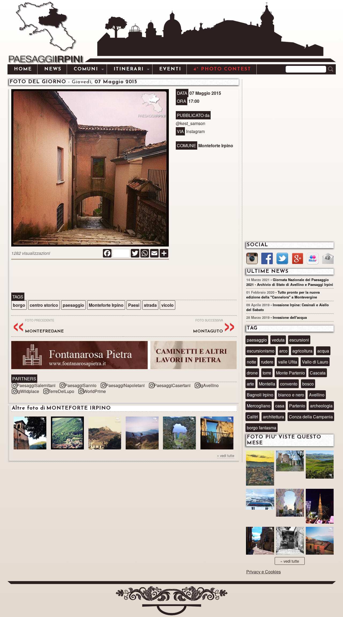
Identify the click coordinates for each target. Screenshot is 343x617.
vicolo (167, 305)
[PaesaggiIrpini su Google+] (297, 259)
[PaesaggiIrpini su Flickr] (312, 259)
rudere (267, 362)
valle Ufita (287, 362)
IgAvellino (209, 385)
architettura (273, 417)
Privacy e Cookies (263, 572)
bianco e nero (291, 395)
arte (250, 384)
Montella (267, 384)
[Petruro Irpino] (320, 541)
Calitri (252, 417)
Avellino (317, 395)
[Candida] (260, 541)
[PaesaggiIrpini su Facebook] (267, 259)
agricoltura (302, 351)
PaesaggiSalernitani (36, 385)
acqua (323, 351)
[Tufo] (290, 541)
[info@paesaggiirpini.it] (328, 259)
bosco (308, 384)
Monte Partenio (290, 373)
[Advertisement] (123, 276)
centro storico (44, 305)
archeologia (321, 406)
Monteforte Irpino (106, 305)
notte (251, 362)
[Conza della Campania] (320, 465)
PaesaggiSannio (80, 385)
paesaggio (73, 305)
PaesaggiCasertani (172, 385)
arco (283, 351)
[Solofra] (290, 503)
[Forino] (290, 464)
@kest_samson (190, 123)
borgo (19, 305)
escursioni (299, 340)
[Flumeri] (320, 507)
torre (267, 373)
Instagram (195, 131)
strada (150, 305)
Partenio (297, 406)
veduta (278, 340)
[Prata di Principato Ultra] (260, 469)
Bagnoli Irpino (260, 395)
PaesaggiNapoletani (125, 385)
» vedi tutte (225, 455)
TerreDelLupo (61, 391)
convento (288, 384)
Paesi (133, 305)
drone (252, 373)
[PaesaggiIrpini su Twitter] (282, 259)
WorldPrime (94, 391)
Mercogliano (258, 406)
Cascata (318, 373)
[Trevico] (260, 502)
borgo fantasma (261, 428)
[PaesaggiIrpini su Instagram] (252, 259)
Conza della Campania (311, 417)
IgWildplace (28, 391)
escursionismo (260, 351)
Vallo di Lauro (315, 362)
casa (279, 406)
